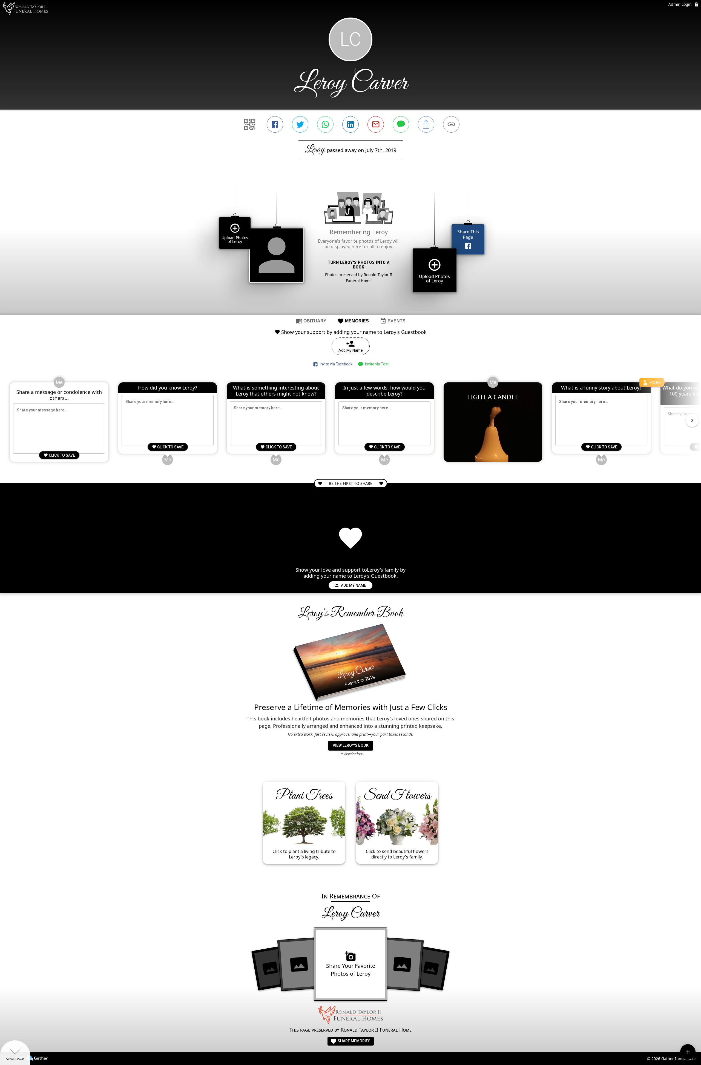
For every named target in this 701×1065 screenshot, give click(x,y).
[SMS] (401, 124)
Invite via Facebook (335, 364)
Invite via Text (376, 364)
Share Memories (353, 1041)
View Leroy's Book (351, 745)
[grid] (350, 245)
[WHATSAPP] (325, 124)
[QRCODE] (250, 124)
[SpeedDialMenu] (688, 1052)
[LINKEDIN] (350, 124)
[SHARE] (426, 124)
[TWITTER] (300, 124)
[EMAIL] (375, 124)
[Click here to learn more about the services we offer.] (350, 1015)
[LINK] (451, 124)
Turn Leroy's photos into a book (359, 264)
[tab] (311, 320)
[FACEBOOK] (275, 124)
